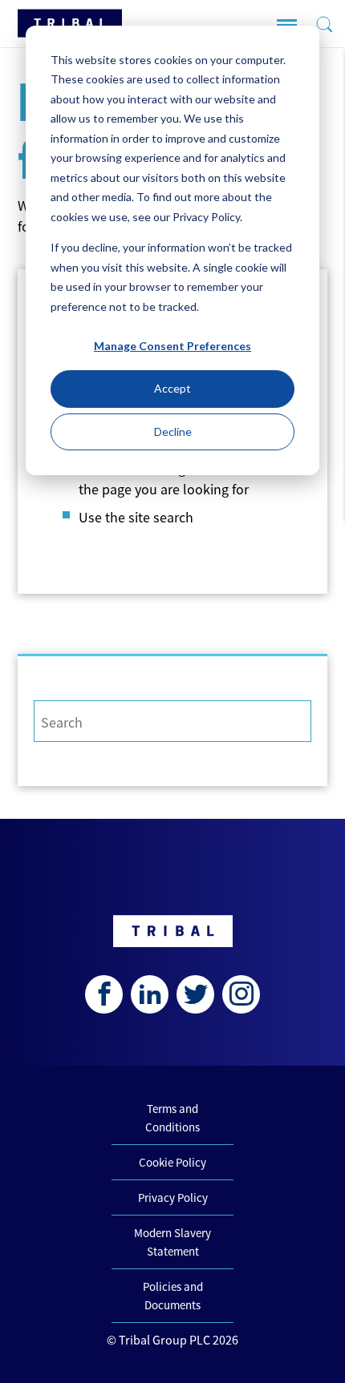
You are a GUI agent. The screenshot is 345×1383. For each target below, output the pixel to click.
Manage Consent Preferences (172, 346)
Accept (172, 388)
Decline (173, 431)
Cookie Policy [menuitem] (172, 1162)
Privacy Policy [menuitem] (173, 1197)
